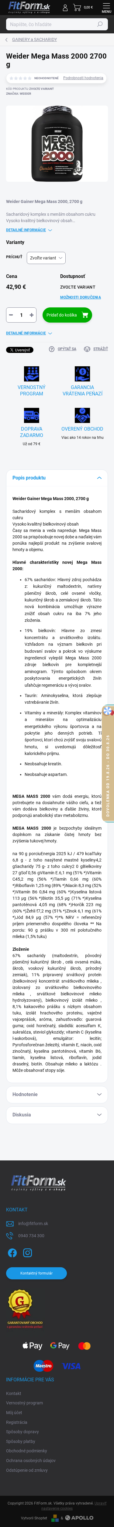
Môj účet (14, 1412)
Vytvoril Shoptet (34, 1518)
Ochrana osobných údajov (31, 1460)
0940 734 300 (31, 1235)
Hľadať (100, 24)
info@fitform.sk (33, 1223)
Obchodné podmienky (26, 1450)
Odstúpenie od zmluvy (27, 1470)
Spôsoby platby (20, 1441)
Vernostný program (24, 1402)
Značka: (18, 93)
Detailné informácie (26, 230)
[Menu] (106, 7)
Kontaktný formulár (36, 1273)
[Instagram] (26, 1252)
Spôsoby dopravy (22, 1431)
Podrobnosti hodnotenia (83, 78)
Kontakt (13, 1393)
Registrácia (16, 1422)
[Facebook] (11, 1252)
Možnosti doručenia (80, 297)
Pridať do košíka (62, 315)
